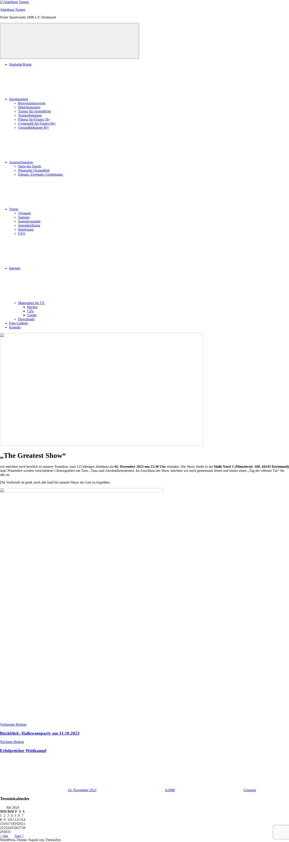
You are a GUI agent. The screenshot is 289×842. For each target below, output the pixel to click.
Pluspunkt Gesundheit (33, 170)
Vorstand (24, 213)
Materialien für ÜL (31, 303)
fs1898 (170, 790)
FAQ (21, 233)
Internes (14, 268)
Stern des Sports (29, 166)
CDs (30, 311)
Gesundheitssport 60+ (33, 127)
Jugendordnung (29, 225)
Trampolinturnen (30, 115)
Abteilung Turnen (12, 9)
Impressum (26, 229)
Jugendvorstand (29, 221)
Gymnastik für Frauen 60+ (37, 123)
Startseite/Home (20, 64)
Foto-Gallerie (18, 323)
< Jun (4, 836)
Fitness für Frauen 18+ (34, 119)
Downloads (26, 319)
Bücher (32, 307)
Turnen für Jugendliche (34, 111)
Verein (13, 209)
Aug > (19, 836)
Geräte (32, 315)
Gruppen (249, 790)
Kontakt (15, 327)
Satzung (24, 217)
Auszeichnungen (21, 162)
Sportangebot (18, 99)
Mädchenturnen (29, 107)
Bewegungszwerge (31, 103)
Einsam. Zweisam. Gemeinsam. (40, 174)
